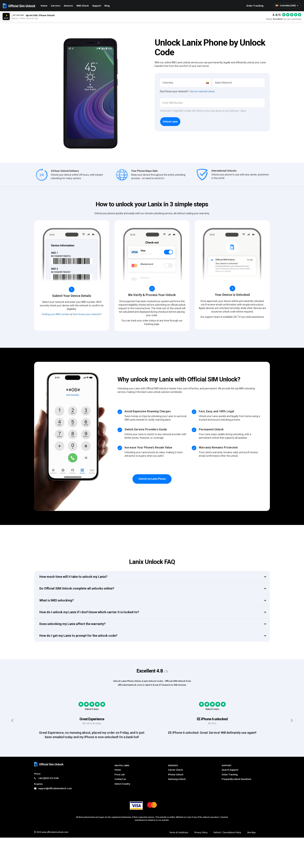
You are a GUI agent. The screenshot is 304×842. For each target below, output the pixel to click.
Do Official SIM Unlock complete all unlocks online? (76, 588)
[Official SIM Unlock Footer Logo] (49, 764)
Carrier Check (175, 769)
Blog (107, 5)
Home (44, 5)
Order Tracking (254, 5)
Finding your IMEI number (56, 314)
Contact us (120, 779)
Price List (120, 774)
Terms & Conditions (178, 832)
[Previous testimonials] (12, 720)
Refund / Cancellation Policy (227, 832)
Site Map (251, 832)
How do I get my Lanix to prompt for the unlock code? (78, 635)
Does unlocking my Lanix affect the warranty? (72, 624)
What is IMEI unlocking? (56, 600)
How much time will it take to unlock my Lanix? (73, 576)
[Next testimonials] (292, 720)
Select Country (122, 784)
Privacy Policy (201, 832)
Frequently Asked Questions (236, 779)
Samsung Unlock (177, 779)
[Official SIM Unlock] (19, 5)
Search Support (230, 769)
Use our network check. (202, 91)
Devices (68, 5)
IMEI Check (82, 5)
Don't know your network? (87, 314)
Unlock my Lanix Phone (152, 478)
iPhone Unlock (175, 774)
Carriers (55, 5)
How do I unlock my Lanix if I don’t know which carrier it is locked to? (89, 612)
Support (96, 5)
